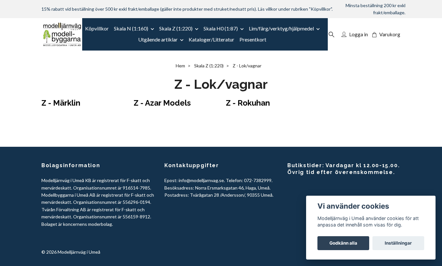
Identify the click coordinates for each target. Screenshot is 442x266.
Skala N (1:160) (131, 28)
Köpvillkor (97, 28)
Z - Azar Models (162, 103)
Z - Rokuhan (248, 103)
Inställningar (398, 243)
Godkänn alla (343, 243)
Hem (180, 65)
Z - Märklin (60, 103)
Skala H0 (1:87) (221, 28)
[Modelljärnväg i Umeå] (62, 34)
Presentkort (252, 39)
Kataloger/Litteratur (211, 39)
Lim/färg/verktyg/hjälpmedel (281, 28)
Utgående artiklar (158, 39)
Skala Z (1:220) (176, 28)
